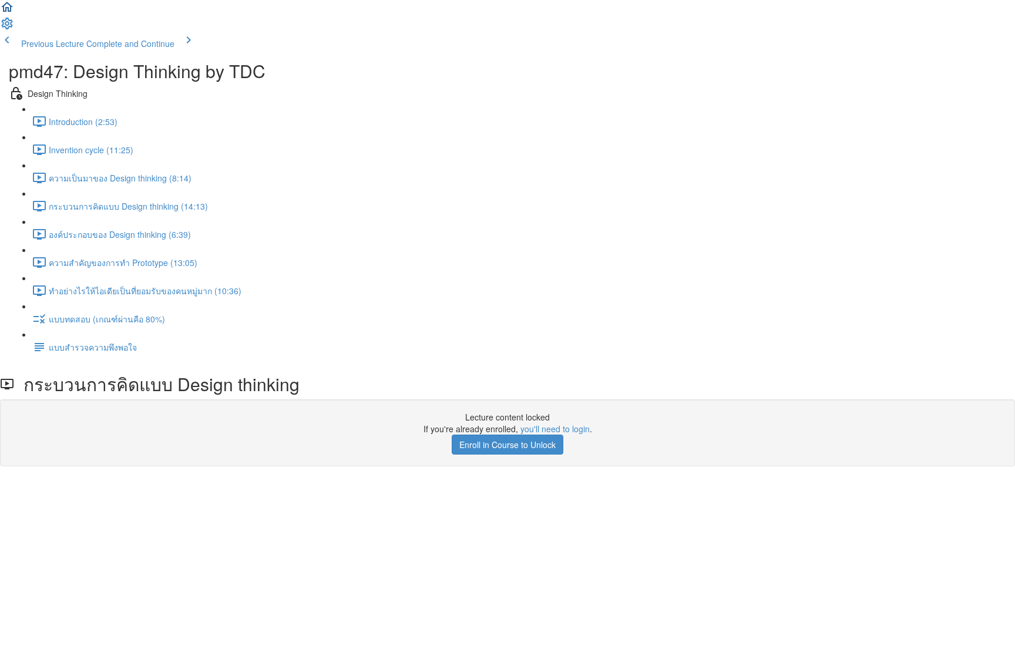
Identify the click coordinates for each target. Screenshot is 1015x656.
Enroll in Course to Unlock (507, 444)
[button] (7, 10)
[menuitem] (7, 27)
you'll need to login (555, 429)
